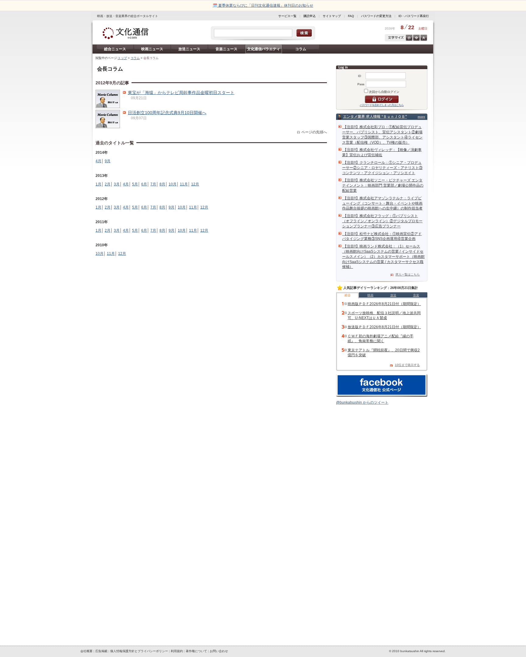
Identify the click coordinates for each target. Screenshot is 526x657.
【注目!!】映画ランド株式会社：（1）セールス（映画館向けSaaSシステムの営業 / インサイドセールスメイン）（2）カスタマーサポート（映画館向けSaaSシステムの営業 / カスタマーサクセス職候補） (383, 256)
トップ (122, 58)
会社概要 (86, 651)
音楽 (416, 295)
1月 (98, 184)
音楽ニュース (226, 49)
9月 (107, 161)
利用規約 (177, 651)
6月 (144, 184)
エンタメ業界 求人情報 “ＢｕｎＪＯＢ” (375, 116)
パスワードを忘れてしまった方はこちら (382, 105)
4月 (98, 161)
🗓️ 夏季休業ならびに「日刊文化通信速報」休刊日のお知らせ (263, 5)
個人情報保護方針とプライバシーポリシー (139, 651)
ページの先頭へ (314, 132)
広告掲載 (101, 651)
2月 (107, 184)
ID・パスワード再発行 (413, 16)
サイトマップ (332, 16)
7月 (153, 184)
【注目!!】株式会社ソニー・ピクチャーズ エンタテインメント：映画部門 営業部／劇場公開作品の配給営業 (382, 185)
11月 (184, 184)
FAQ (351, 16)
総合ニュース (115, 49)
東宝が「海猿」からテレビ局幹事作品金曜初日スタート (181, 92)
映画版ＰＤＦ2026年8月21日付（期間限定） (384, 304)
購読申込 (309, 16)
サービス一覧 (287, 16)
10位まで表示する (407, 365)
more (421, 116)
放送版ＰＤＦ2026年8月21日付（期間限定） (384, 327)
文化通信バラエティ (263, 49)
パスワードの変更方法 (376, 16)
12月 (195, 184)
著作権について (196, 651)
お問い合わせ (219, 651)
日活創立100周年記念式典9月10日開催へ (167, 112)
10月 (173, 184)
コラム (300, 49)
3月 (117, 184)
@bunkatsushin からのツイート (362, 402)
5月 (135, 184)
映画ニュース (152, 49)
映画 (370, 295)
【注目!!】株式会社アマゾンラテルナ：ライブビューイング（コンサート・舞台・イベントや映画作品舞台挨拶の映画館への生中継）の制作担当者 (382, 203)
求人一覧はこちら (407, 274)
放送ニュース (189, 49)
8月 (162, 184)
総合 (348, 295)
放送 (393, 295)
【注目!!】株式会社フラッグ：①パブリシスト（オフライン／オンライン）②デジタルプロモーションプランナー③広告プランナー (382, 221)
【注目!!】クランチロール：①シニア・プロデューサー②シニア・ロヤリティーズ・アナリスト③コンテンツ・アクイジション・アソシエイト (382, 167)
